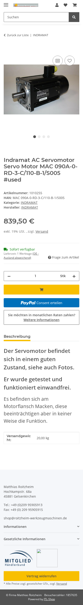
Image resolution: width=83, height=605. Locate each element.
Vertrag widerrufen (41, 576)
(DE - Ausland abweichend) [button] (21, 256)
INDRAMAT (29, 202)
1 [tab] (34, 136)
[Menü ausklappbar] (6, 3)
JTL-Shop (49, 599)
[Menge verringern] (9, 276)
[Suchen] (74, 17)
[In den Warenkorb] (7, 49)
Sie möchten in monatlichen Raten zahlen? (41, 317)
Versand (42, 231)
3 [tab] (43, 136)
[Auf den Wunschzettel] (70, 61)
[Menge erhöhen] (74, 276)
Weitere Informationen (41, 320)
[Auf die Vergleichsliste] (58, 61)
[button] (57, 5)
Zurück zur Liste (18, 35)
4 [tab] (48, 136)
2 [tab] (39, 136)
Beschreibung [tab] (17, 336)
